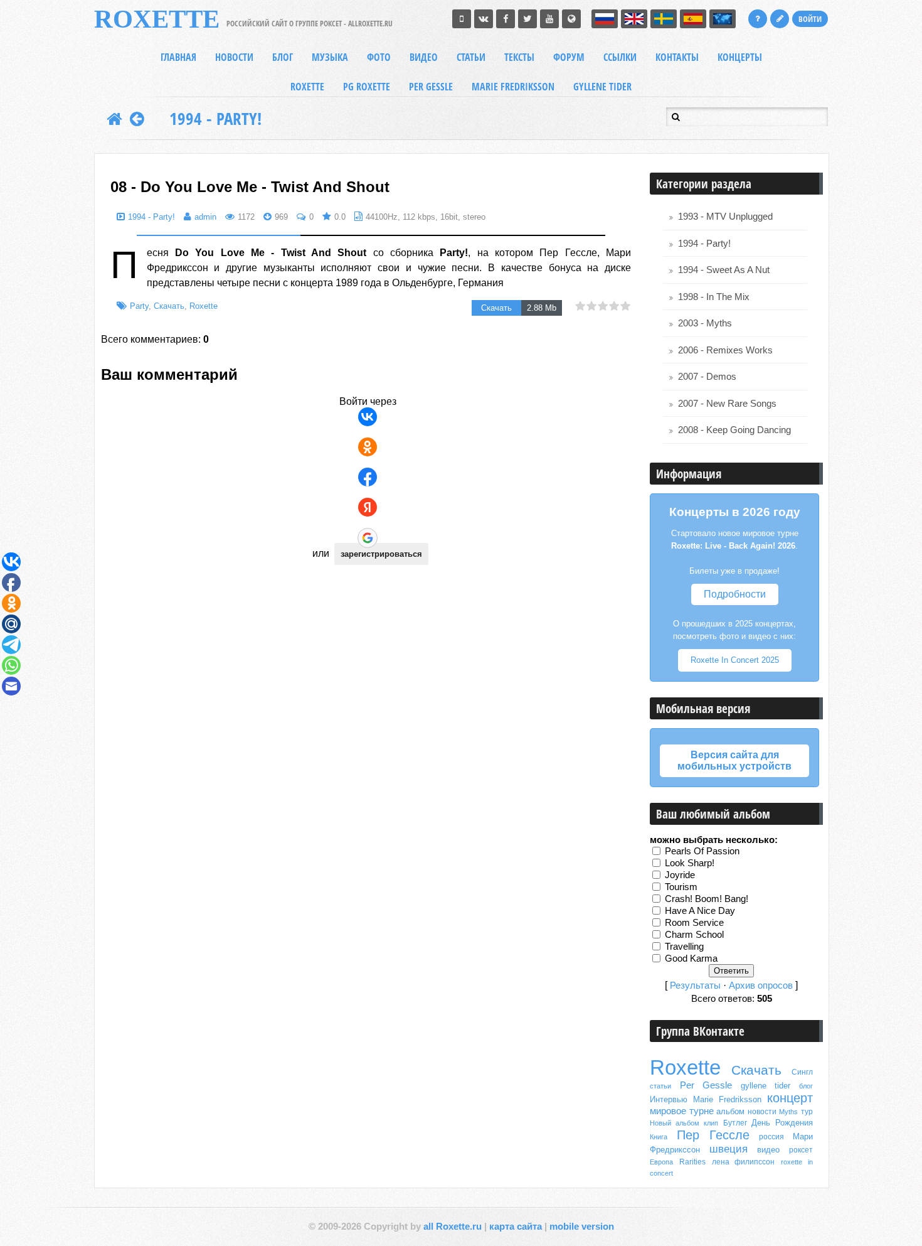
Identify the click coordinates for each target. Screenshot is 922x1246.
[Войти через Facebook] (367, 477)
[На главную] (114, 118)
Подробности (735, 594)
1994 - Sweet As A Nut (724, 270)
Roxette (203, 306)
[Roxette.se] (571, 18)
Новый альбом (674, 1123)
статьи (660, 1086)
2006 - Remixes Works (725, 350)
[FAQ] (757, 18)
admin (205, 217)
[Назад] (137, 118)
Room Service (694, 922)
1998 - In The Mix (714, 297)
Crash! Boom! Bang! (706, 898)
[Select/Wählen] (722, 18)
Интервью (668, 1099)
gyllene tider (766, 1085)
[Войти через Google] (368, 538)
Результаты (695, 985)
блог (806, 1086)
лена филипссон (743, 1161)
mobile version (581, 1227)
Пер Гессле (713, 1135)
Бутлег (735, 1123)
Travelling (684, 946)
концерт (790, 1098)
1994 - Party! (215, 118)
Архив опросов (761, 985)
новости (762, 1111)
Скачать (169, 306)
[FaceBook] (505, 18)
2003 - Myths (705, 323)
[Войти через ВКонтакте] (367, 416)
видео (768, 1149)
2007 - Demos (707, 377)
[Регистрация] (779, 18)
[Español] (693, 18)
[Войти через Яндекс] (367, 507)
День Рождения (782, 1122)
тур (807, 1111)
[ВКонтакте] (483, 18)
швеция (728, 1148)
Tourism (681, 886)
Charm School (694, 934)
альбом (730, 1111)
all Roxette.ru (452, 1227)
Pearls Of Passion (702, 851)
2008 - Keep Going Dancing (734, 430)
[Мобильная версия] (461, 18)
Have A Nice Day (700, 910)
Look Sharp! (689, 862)
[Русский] (604, 18)
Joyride (680, 874)
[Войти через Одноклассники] (367, 447)
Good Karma (691, 958)
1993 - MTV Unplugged (725, 217)
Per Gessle (706, 1085)
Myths (788, 1111)
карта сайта (515, 1227)
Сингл (802, 1072)
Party (139, 306)
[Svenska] (663, 18)
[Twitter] (527, 18)
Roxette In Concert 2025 (735, 660)
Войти (810, 18)
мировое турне (682, 1111)
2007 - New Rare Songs (727, 404)
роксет (801, 1150)
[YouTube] (549, 18)
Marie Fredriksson (727, 1099)
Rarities (692, 1161)
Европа (661, 1162)
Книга (658, 1137)
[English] (634, 18)
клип (711, 1123)
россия (771, 1136)
